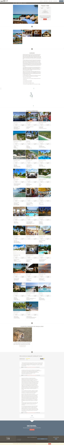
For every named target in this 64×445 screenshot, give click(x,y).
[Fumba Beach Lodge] (30, 96)
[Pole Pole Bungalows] (33, 106)
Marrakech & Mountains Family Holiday (31, 375)
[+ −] (32, 97)
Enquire (45, 19)
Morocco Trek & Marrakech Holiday (31, 412)
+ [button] (0, 88)
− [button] (0, 89)
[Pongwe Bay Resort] (31, 95)
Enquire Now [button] (32, 429)
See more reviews (32, 416)
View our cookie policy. (33, 443)
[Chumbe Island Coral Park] (30, 96)
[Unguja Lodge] (32, 97)
